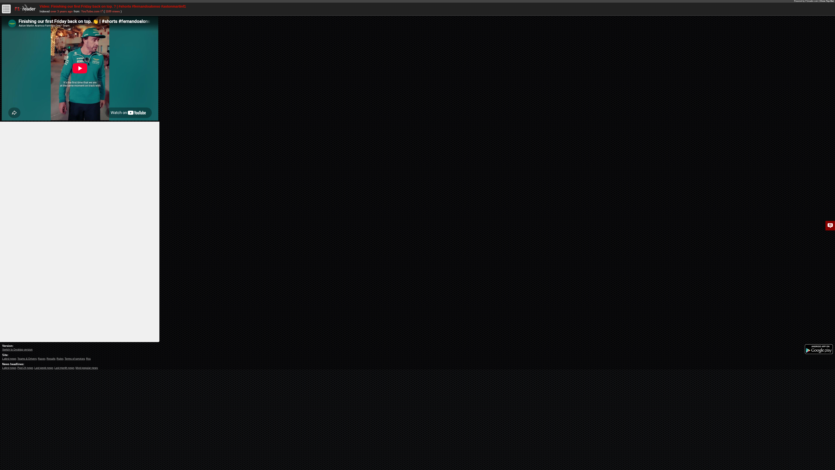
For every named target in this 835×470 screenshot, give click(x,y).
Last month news (64, 367)
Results (51, 358)
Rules (60, 358)
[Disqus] (79, 176)
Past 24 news (25, 367)
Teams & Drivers (27, 358)
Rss (88, 358)
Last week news (43, 367)
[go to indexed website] (101, 11)
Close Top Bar (827, 1)
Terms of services (75, 358)
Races (41, 358)
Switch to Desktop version (17, 349)
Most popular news (86, 367)
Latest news (9, 358)
